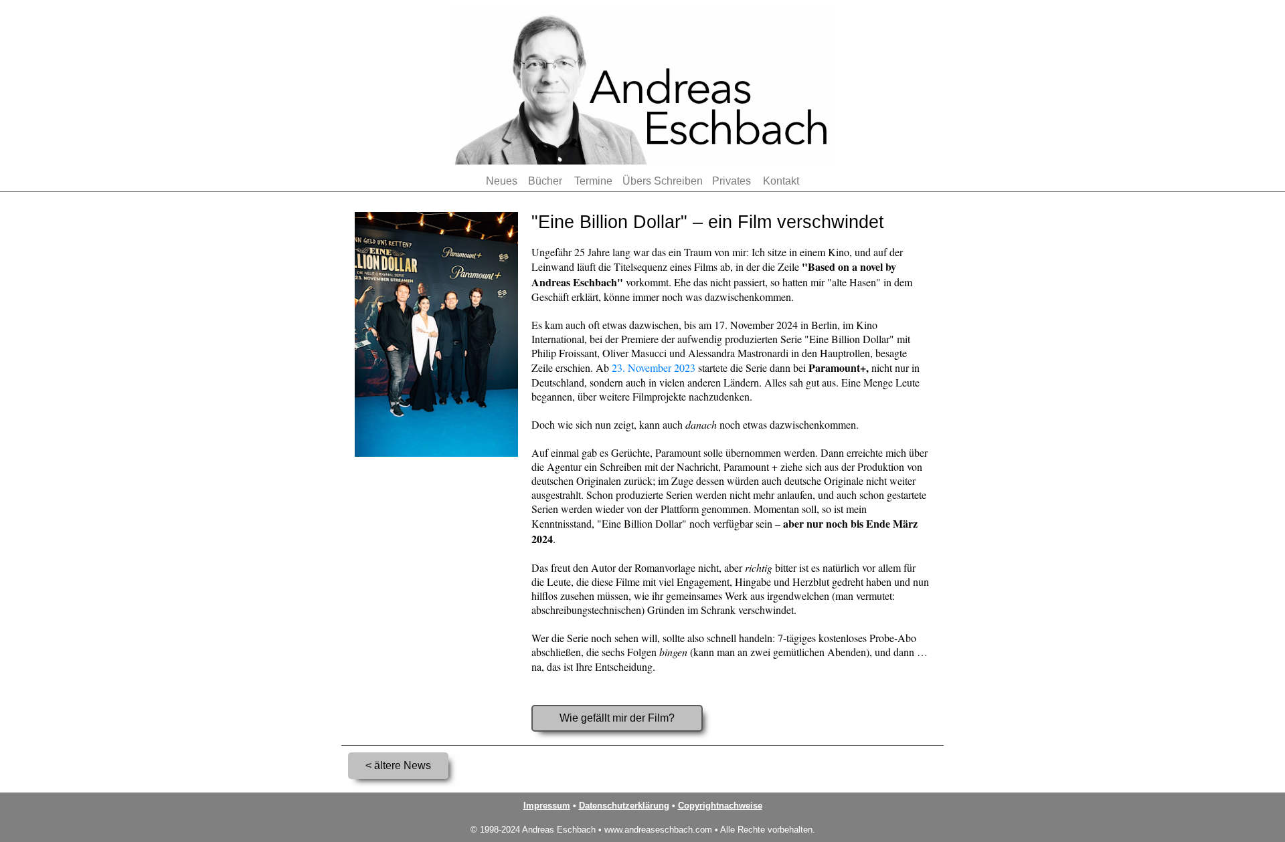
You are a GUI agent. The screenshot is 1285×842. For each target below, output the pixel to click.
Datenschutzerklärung (624, 806)
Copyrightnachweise (720, 806)
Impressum (546, 806)
